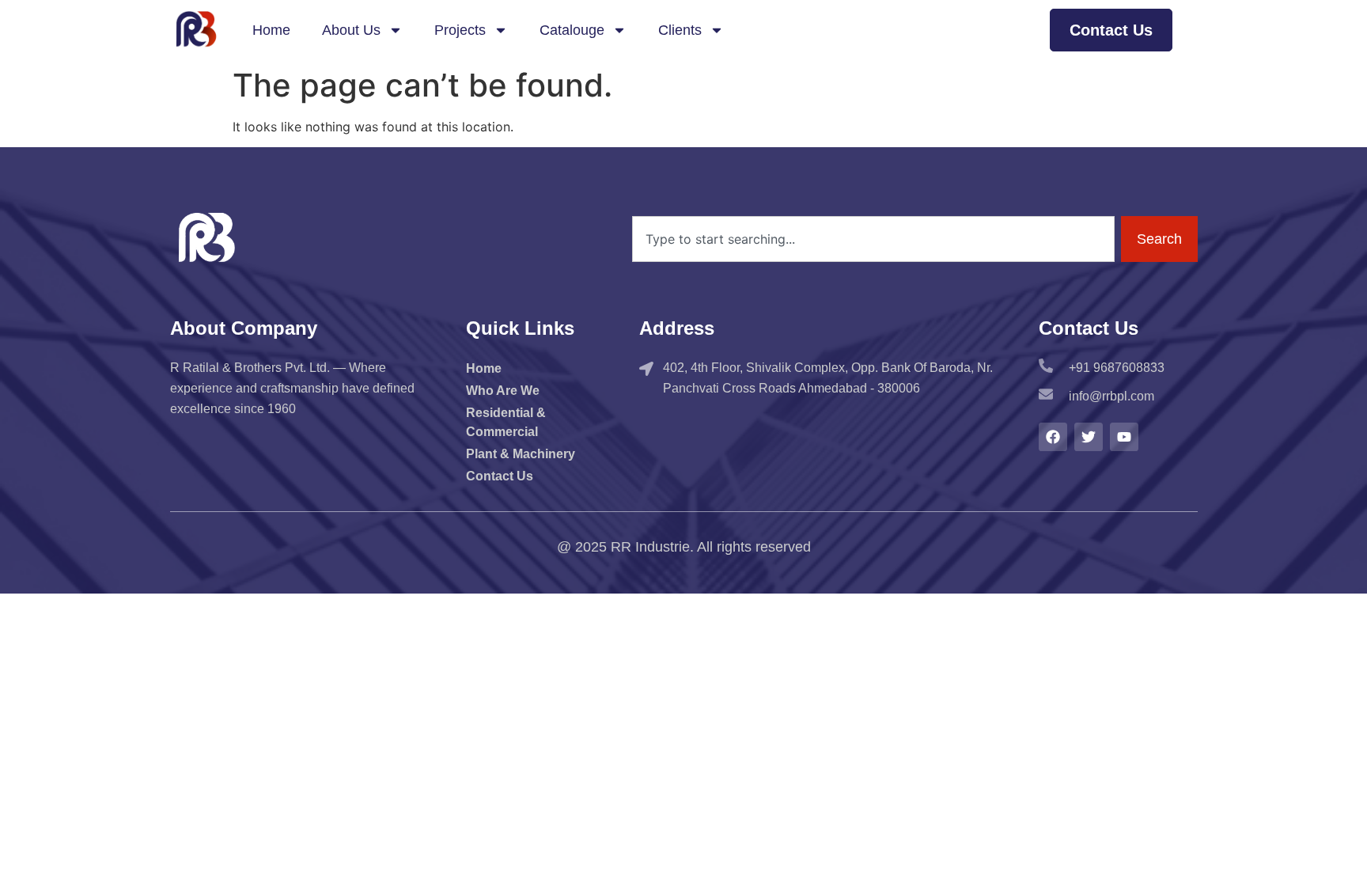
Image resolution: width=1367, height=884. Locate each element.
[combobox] (873, 239)
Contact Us (499, 476)
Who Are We (503, 390)
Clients (680, 30)
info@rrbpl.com (1111, 396)
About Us (351, 30)
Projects (460, 30)
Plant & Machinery (520, 454)
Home (271, 30)
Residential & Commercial (506, 422)
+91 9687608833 (1116, 367)
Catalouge (572, 30)
